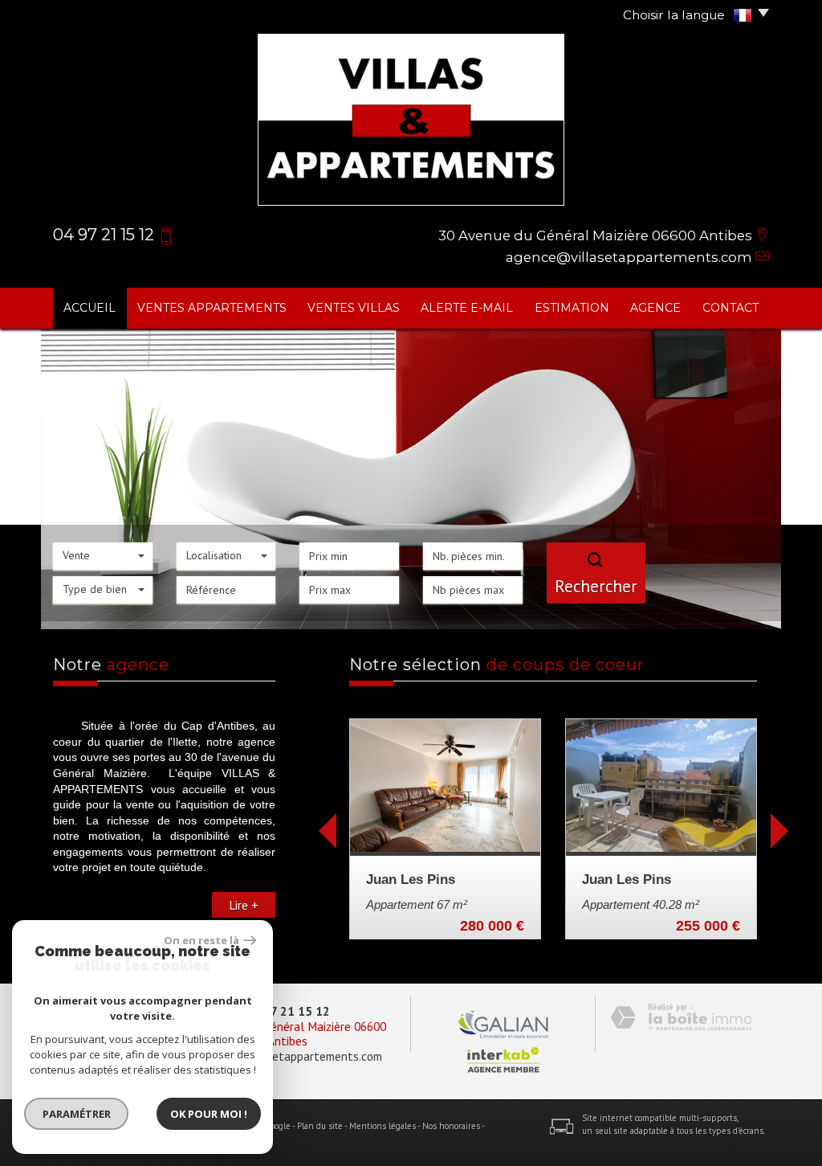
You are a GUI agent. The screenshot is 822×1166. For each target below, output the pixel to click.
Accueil (89, 308)
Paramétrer (77, 1114)
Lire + (243, 905)
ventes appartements (212, 308)
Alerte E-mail (467, 308)
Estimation (572, 308)
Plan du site (320, 1125)
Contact (730, 308)
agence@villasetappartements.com (629, 257)
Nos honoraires (451, 1125)
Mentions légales (382, 1125)
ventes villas (353, 308)
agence (655, 308)
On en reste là (201, 940)
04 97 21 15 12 (288, 1011)
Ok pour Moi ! (208, 1114)
